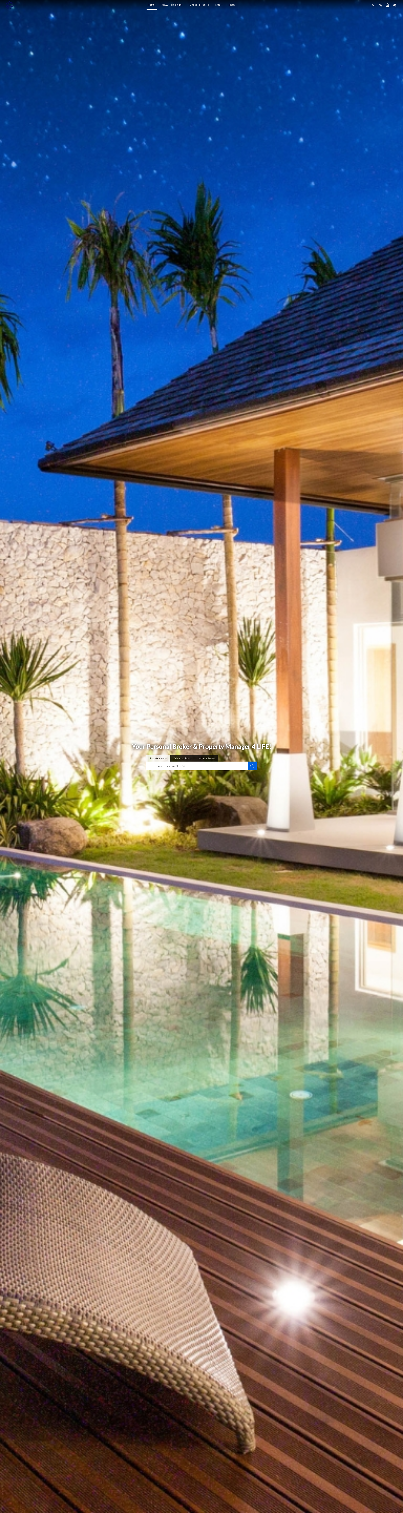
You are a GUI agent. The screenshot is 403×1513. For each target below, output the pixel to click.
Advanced (182, 758)
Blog (232, 5)
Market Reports (199, 5)
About (219, 5)
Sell (206, 758)
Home (151, 5)
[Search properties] (252, 766)
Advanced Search (172, 5)
